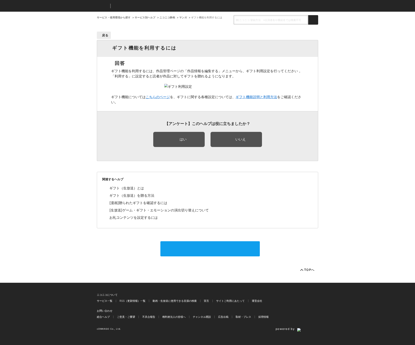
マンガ (183, 17)
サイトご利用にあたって (230, 300)
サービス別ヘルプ (145, 17)
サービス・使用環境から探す (114, 17)
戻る (105, 35)
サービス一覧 (104, 300)
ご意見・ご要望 (126, 316)
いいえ (240, 139)
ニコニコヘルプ (137, 6)
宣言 (206, 300)
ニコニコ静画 (167, 17)
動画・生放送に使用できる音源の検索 (175, 300)
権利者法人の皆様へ (174, 316)
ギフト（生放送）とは (126, 188)
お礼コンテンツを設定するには (133, 217)
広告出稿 (223, 316)
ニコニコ (103, 6)
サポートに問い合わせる (210, 249)
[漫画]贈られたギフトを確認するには (138, 203)
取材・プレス (243, 316)
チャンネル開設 (202, 316)
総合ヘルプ (103, 316)
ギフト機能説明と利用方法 (256, 97)
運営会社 (257, 300)
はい (183, 139)
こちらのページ (158, 97)
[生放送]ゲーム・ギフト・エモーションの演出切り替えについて (159, 210)
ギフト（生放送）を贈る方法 (131, 195)
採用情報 (263, 316)
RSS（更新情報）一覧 (132, 300)
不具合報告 (148, 316)
